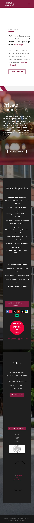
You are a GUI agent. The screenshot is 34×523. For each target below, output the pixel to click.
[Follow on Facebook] (7, 311)
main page (18, 45)
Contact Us (17, 395)
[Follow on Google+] (26, 311)
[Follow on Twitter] (14, 311)
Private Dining (16, 151)
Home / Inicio (17, 72)
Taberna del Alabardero (17, 478)
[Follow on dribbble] (22, 311)
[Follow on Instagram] (10, 311)
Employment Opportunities (17, 339)
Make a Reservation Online (17, 304)
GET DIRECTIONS (17, 428)
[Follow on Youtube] (18, 311)
